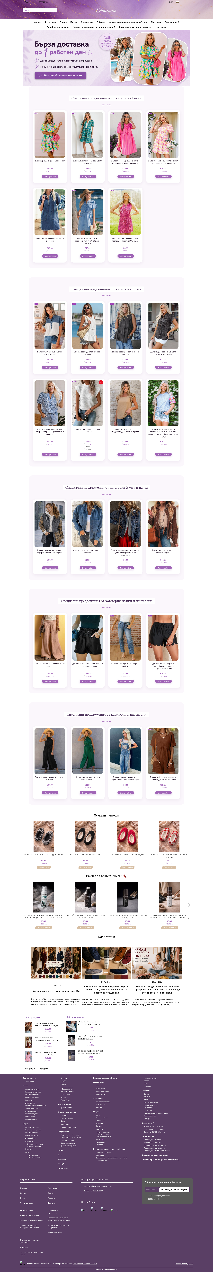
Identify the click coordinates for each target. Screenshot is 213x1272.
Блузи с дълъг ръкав (33, 1130)
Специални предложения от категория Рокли (106, 98)
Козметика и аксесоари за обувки (128, 22)
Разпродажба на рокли (153, 1140)
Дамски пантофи (103, 1132)
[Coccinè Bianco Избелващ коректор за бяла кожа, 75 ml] (85, 897)
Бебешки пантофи (104, 1136)
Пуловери (29, 1141)
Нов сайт (161, 27)
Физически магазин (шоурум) (135, 27)
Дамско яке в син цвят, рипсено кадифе (87, 551)
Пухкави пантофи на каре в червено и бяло (169, 856)
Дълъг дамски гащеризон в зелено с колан (87, 778)
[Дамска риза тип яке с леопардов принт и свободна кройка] (28, 1042)
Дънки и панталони (67, 1112)
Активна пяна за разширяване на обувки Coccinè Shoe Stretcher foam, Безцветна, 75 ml (169, 916)
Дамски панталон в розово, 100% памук (50, 665)
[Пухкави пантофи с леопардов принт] (43, 836)
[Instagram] (188, 2)
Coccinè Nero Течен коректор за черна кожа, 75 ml (127, 916)
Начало (37, 22)
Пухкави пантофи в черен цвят (86, 855)
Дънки (63, 1121)
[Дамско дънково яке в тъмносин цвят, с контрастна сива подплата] (125, 524)
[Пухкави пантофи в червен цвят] (127, 836)
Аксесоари (87, 22)
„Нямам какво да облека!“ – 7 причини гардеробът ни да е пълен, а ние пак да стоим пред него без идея (157, 989)
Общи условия (26, 1210)
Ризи (27, 1152)
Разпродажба (172, 22)
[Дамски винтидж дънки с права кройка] (125, 638)
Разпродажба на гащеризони (155, 1145)
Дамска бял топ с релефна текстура (87, 430)
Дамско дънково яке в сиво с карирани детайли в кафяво (50, 551)
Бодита (63, 1081)
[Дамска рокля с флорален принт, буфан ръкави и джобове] (163, 135)
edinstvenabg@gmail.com (101, 1186)
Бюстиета (64, 1097)
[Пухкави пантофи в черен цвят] (85, 836)
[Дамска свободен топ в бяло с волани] (87, 326)
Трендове (146, 1091)
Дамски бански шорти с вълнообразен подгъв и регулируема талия (163, 666)
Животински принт (151, 1105)
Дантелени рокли (32, 1108)
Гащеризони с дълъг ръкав (71, 1138)
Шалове (99, 1107)
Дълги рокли (30, 1103)
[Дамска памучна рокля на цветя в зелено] (87, 135)
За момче (100, 1144)
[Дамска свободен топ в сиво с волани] (125, 326)
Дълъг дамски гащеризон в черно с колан (50, 778)
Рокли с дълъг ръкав (33, 1092)
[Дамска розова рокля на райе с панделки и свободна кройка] (125, 135)
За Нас (23, 1193)
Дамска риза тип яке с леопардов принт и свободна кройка (47, 1039)
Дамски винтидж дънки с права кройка (125, 665)
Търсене (51, 1198)
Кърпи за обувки (150, 1078)
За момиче (101, 1142)
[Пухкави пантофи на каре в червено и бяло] (169, 836)
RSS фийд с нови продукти (36, 1069)
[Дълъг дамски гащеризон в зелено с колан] (87, 751)
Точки (146, 1100)
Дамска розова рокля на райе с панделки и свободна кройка (125, 162)
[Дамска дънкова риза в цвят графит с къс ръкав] (163, 326)
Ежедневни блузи (32, 1133)
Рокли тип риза (31, 1119)
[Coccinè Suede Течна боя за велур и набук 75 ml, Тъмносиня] (71, 1055)
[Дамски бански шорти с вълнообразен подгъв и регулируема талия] (163, 638)
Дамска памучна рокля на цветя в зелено (87, 162)
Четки (146, 1083)
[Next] (188, 905)
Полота (28, 1149)
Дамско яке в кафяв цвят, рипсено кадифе (163, 551)
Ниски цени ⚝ (148, 1123)
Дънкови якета (66, 1108)
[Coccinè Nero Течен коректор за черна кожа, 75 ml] (127, 897)
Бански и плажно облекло (105, 1078)
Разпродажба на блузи (152, 1142)
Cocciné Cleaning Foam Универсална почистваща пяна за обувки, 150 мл (43, 916)
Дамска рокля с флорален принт (50, 161)
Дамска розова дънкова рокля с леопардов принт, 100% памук (125, 239)
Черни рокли (30, 1116)
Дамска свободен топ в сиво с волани (125, 353)
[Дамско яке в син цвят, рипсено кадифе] (87, 524)
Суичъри (64, 1078)
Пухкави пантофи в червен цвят (127, 855)
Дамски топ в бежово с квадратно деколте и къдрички (125, 430)
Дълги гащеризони (68, 1143)
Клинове (64, 1115)
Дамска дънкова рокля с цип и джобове (50, 239)
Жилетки (62, 1159)
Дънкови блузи (30, 1138)
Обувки (101, 22)
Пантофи (156, 22)
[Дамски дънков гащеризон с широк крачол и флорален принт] (125, 751)
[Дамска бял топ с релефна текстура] (87, 403)
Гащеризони (64, 1132)
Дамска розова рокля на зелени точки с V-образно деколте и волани (46, 1053)
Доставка (51, 1203)
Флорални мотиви (151, 1102)
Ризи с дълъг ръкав (34, 1157)
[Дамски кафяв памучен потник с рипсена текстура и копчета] (28, 1027)
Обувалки (147, 1086)
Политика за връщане (29, 1215)
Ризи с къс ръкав (33, 1155)
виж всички (106, 105)
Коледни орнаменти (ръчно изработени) (160, 1160)
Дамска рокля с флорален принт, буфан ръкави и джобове (163, 162)
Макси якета (100, 1094)
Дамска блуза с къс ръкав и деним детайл (49, 353)
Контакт (51, 1193)
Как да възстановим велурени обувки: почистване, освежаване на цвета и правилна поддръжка (106, 989)
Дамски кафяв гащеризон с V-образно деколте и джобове (163, 778)
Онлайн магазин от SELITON (106, 1270)
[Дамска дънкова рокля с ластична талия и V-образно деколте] (87, 212)
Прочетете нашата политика (85, 1264)
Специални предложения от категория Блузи (106, 289)
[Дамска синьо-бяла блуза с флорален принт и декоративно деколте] (50, 403)
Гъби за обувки (101, 1161)
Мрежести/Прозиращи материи (156, 1113)
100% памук (29, 1081)
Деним (146, 1094)
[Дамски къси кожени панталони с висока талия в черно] (87, 638)
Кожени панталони (69, 1127)
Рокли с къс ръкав (32, 1089)
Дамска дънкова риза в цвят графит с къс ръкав (163, 353)
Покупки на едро (55, 1233)
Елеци (61, 1164)
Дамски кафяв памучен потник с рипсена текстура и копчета (47, 1024)
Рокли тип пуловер (32, 1114)
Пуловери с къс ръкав (35, 1144)
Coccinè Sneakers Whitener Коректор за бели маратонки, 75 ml (89, 1023)
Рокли (63, 22)
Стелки (147, 1081)
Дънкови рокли (31, 1111)
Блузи (73, 22)
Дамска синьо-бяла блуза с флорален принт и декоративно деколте (50, 431)
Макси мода (98, 1082)
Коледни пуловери (34, 1146)
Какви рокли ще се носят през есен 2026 (56, 991)
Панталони (65, 1124)
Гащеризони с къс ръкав (70, 1135)
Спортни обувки (102, 1118)
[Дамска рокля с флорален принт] (50, 135)
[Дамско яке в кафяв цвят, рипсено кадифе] (163, 524)
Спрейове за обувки (103, 1152)
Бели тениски (67, 1089)
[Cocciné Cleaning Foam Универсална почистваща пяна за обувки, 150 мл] (43, 897)
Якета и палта (64, 1104)
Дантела (147, 1097)
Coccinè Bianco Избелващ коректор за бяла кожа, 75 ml (85, 916)
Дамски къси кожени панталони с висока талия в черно (87, 665)
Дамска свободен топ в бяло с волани (88, 353)
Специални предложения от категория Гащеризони (106, 714)
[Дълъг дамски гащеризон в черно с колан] (50, 751)
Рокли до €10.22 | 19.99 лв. (154, 1129)
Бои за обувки (101, 1155)
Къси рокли (29, 1100)
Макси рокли (100, 1086)
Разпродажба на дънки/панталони (157, 1151)
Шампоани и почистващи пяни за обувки (111, 1158)
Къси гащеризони (67, 1140)
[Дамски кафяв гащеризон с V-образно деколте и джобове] (163, 751)
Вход (22, 1198)
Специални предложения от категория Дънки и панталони (106, 601)
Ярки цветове (149, 1108)
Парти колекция (150, 1116)
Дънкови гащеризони (69, 1146)
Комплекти (63, 1168)
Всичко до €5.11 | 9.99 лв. (153, 1126)
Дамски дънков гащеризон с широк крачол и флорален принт (125, 778)
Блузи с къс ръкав (32, 1127)
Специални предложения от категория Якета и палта (106, 487)
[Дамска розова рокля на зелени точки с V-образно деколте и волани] (28, 1056)
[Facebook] (185, 2)
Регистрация (53, 1188)
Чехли (98, 1115)
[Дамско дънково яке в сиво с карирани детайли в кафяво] (50, 524)
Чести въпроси (26, 1203)
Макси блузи (65, 1100)
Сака (60, 1155)
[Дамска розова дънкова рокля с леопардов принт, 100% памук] (125, 212)
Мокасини (99, 1123)
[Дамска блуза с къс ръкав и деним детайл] (50, 326)
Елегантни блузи (31, 1135)
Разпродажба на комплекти (154, 1148)
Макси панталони (102, 1091)
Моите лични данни (184, 1264)
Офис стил (148, 1110)
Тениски (64, 1084)
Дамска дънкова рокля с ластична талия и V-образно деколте (87, 240)
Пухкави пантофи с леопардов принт (43, 855)
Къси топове (65, 1094)
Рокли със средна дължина (35, 1106)
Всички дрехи (29, 1078)
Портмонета (100, 1104)
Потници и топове (67, 1092)
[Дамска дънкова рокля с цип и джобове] (50, 212)
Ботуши (99, 1126)
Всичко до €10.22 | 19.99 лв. (154, 1132)
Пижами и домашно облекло (155, 1155)
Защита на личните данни (31, 1220)
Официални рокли (32, 1097)
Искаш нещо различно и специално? (94, 27)
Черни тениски (67, 1087)
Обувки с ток (100, 1121)
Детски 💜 (99, 1140)
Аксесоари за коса (103, 1102)
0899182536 (44, 2)
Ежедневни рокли (32, 1095)
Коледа (147, 1119)
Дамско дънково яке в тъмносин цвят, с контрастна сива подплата (125, 552)
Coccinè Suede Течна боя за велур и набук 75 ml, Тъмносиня (90, 1052)
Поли (60, 1150)
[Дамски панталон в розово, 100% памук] (50, 638)
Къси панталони (67, 1118)
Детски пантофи (103, 1134)
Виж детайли (50, 177)
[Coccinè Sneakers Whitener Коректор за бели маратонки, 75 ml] (71, 1026)
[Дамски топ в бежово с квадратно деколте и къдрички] (125, 403)
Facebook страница (58, 27)
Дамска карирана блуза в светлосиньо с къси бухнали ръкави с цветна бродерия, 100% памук (163, 433)
